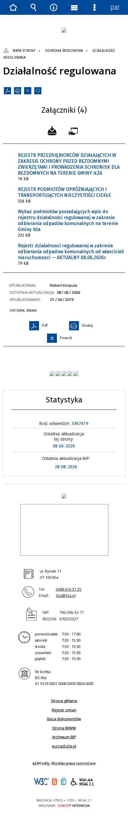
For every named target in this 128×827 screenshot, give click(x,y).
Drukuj (17, 90)
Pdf (7, 90)
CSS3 (63, 782)
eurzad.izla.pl (64, 746)
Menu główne (74, 7)
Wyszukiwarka (33, 7)
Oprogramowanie (74, 130)
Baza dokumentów (64, 718)
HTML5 (54, 781)
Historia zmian (23, 310)
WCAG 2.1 (82, 781)
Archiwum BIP (64, 737)
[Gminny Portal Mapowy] (70, 373)
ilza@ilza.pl (66, 595)
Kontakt (37, 90)
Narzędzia (53, 7)
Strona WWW (64, 728)
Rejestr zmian (64, 710)
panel (114, 7)
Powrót (27, 90)
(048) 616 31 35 (68, 589)
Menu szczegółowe (94, 7)
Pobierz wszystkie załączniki (52, 130)
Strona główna (64, 700)
